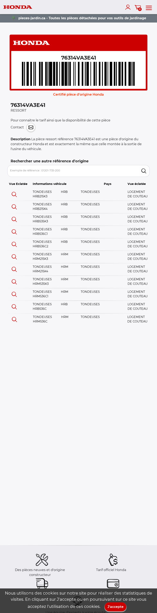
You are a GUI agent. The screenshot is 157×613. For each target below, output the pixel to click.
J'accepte (115, 607)
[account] (128, 7)
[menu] (149, 7)
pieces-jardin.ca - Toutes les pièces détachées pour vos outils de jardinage (82, 18)
